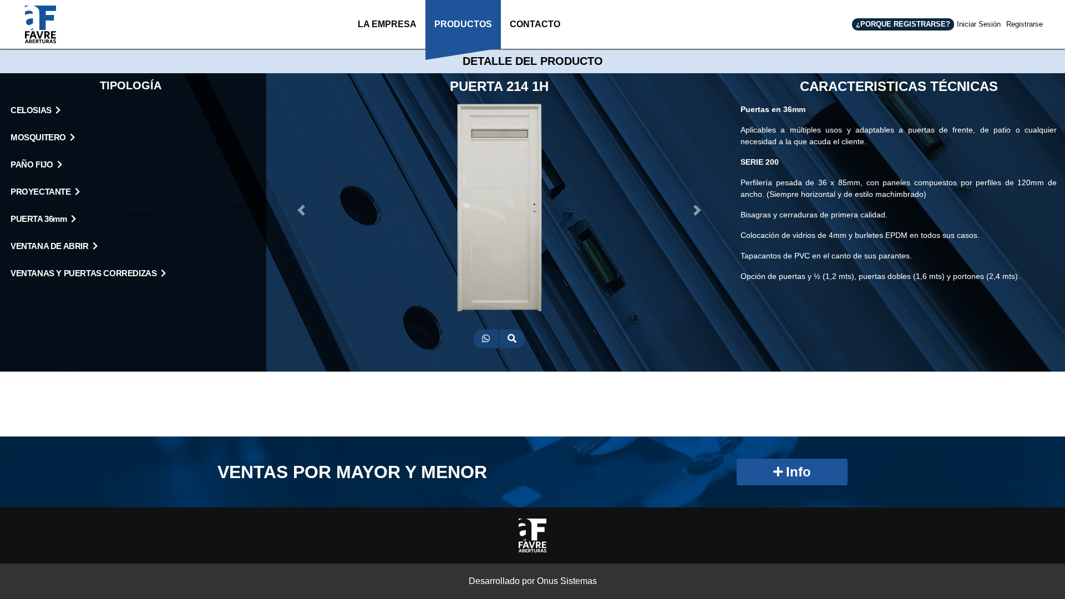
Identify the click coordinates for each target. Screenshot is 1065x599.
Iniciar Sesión (979, 24)
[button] (301, 210)
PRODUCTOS (463, 24)
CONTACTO (535, 24)
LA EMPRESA (387, 24)
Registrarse (1024, 24)
